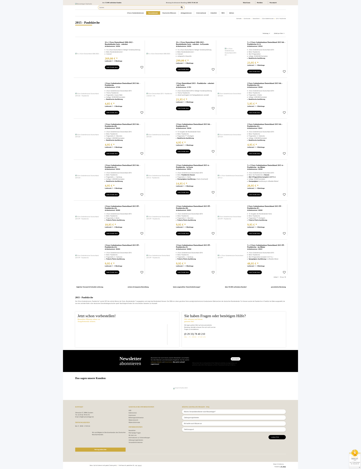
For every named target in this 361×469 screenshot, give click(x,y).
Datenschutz (133, 413)
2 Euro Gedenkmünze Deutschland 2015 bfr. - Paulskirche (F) (193, 125)
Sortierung (265, 33)
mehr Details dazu (112, 67)
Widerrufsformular (134, 422)
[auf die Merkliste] (141, 67)
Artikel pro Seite (278, 33)
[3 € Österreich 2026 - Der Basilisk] (93, 333)
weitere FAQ (275, 437)
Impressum (132, 415)
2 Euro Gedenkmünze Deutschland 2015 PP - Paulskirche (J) (193, 246)
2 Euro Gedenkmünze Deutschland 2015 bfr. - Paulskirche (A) (265, 84)
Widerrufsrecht (133, 420)
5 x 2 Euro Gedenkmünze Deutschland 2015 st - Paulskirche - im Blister (265, 166)
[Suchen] (182, 7)
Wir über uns (133, 435)
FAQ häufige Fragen (135, 433)
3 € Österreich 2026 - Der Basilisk (126, 328)
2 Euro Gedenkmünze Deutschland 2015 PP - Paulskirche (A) (122, 207)
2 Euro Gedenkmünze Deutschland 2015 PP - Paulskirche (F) (264, 207)
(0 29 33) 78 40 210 (194, 333)
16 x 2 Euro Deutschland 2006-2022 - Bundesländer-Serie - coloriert (119, 43)
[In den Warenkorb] (123, 67)
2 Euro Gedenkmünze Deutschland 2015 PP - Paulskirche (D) (193, 207)
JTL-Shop (283, 466)
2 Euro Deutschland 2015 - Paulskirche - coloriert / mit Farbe (195, 84)
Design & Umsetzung (278, 464)
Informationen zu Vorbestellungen (139, 437)
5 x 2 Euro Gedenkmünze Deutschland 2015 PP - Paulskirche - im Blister (266, 246)
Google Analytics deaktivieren (82, 465)
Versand (140, 465)
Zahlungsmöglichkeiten (136, 440)
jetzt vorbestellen (119, 339)
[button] (248, 2)
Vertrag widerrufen (100, 449)
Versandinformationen (136, 442)
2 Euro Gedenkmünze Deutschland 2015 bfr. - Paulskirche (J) (122, 166)
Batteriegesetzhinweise (136, 417)
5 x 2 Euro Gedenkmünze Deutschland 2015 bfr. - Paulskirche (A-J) (266, 43)
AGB (130, 410)
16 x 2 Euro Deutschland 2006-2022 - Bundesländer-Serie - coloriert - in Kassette (192, 43)
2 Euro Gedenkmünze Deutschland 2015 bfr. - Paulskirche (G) (265, 125)
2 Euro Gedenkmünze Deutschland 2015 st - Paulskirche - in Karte (193, 166)
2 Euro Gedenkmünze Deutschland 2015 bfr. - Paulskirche (122, 84)
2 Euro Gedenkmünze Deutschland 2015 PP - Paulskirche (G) (122, 246)
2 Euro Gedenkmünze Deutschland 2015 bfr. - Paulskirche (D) (122, 125)
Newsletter (132, 430)
